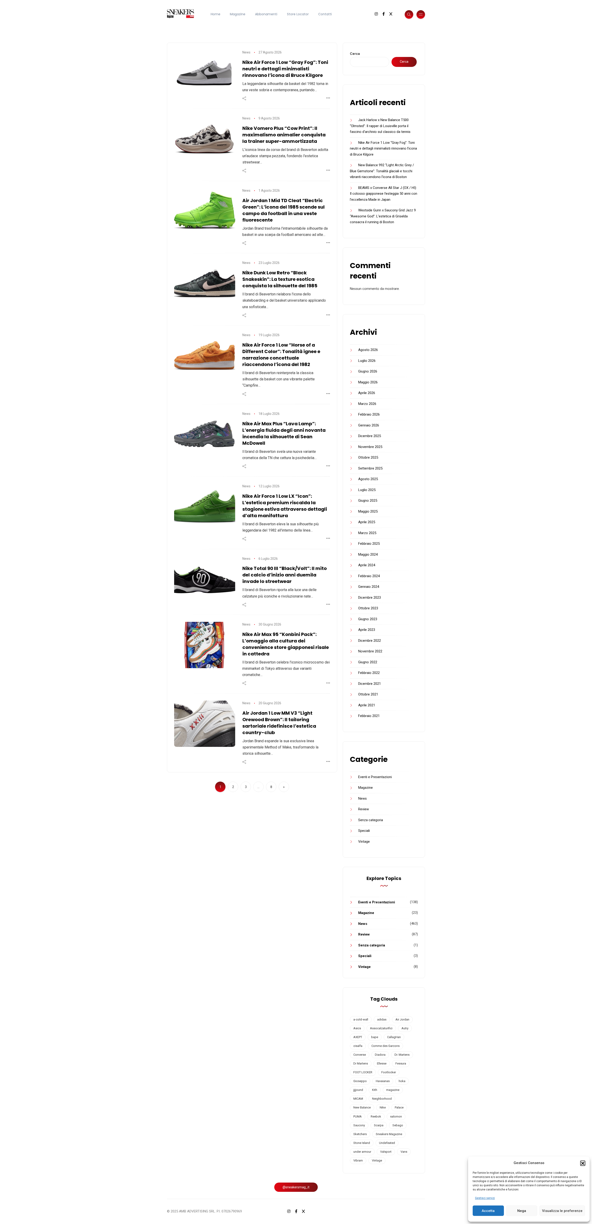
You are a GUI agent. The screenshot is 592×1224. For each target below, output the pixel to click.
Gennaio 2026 (368, 425)
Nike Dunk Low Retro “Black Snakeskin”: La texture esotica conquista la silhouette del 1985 (279, 279)
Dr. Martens (402, 1054)
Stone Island (361, 1143)
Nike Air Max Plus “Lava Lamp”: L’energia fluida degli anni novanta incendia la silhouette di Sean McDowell (284, 433)
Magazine (237, 14)
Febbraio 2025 (369, 544)
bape (374, 1037)
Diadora (380, 1054)
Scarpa (378, 1125)
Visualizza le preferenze (562, 1211)
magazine (392, 1090)
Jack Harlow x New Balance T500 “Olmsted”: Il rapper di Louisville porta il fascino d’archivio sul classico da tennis (380, 126)
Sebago (397, 1125)
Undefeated (387, 1143)
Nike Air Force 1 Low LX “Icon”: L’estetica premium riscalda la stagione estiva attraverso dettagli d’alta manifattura (284, 506)
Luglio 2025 (367, 490)
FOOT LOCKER (362, 1072)
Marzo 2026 (367, 404)
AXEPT (357, 1037)
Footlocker (388, 1072)
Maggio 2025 (368, 511)
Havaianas (383, 1081)
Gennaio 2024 (368, 587)
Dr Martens (360, 1063)
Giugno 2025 (367, 500)
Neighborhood (382, 1098)
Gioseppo (360, 1081)
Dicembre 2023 (369, 597)
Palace (399, 1107)
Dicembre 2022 (369, 641)
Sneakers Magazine (389, 1134)
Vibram (358, 1160)
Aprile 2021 (366, 705)
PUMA (357, 1116)
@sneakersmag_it (296, 1187)
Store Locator (298, 14)
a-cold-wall (360, 1019)
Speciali (364, 831)
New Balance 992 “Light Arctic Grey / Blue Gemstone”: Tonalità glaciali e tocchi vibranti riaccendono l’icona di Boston (382, 171)
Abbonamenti (266, 14)
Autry (404, 1028)
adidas (381, 1019)
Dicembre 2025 (369, 436)
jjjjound (358, 1090)
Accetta (488, 1211)
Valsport (386, 1151)
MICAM (358, 1098)
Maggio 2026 (368, 382)
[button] (582, 1163)
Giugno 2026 (367, 371)
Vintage (364, 841)
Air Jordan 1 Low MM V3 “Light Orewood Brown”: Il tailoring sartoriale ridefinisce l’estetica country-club (279, 723)
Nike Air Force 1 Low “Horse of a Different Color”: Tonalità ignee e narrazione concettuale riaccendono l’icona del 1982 (281, 355)
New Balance (362, 1107)
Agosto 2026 (368, 350)
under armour (362, 1151)
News (246, 52)
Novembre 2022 (370, 651)
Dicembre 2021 (369, 684)
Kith (374, 1090)
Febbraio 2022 (369, 673)
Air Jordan (402, 1019)
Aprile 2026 (366, 393)
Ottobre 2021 (368, 694)
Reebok (376, 1116)
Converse (359, 1054)
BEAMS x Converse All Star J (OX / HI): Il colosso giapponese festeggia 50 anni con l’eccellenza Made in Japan (383, 194)
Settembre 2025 (370, 468)
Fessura (400, 1063)
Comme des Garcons (385, 1046)
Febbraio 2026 (369, 414)
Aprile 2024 (366, 565)
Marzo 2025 (367, 533)
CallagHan (394, 1037)
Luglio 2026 (367, 361)
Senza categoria (370, 820)
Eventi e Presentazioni (375, 777)
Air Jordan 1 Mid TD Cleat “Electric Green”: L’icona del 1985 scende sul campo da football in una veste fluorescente (283, 210)
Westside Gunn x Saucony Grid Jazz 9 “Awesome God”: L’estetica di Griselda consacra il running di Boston (383, 216)
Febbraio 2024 (369, 576)
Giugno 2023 (367, 619)
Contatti (325, 14)
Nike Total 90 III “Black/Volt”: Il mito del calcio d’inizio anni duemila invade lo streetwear (284, 575)
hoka (402, 1081)
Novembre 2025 (370, 447)
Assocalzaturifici (381, 1028)
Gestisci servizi (485, 1198)
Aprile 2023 (366, 630)
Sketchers (360, 1134)
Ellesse (381, 1063)
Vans (404, 1151)
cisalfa (357, 1046)
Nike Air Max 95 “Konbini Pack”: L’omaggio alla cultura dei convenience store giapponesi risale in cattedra (285, 644)
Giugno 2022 (367, 662)
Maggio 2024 (368, 554)
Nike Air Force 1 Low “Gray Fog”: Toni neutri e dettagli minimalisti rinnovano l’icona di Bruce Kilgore (285, 68)
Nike (383, 1107)
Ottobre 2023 (368, 608)
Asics (357, 1028)
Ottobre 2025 (368, 457)
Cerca (355, 54)
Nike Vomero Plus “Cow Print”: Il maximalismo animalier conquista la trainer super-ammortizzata (284, 134)
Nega (521, 1211)
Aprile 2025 (366, 522)
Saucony (359, 1125)
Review (363, 809)
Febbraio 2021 (369, 716)
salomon (396, 1116)
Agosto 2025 (368, 479)
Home (215, 14)
